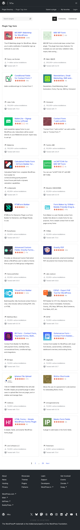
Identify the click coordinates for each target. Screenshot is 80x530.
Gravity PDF (59, 247)
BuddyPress (7, 505)
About (4, 476)
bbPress (6, 501)
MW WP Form (60, 33)
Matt (5, 498)
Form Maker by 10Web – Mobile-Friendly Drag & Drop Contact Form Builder (64, 205)
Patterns (25, 487)
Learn (43, 476)
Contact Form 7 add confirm (60, 119)
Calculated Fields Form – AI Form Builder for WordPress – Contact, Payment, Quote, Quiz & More (25, 162)
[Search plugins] (30, 19)
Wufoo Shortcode (61, 376)
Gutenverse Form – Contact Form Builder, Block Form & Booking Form (63, 334)
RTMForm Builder (22, 204)
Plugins (24, 483)
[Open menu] (76, 3)
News (4, 480)
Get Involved (66, 476)
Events (63, 480)
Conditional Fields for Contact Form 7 (23, 76)
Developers (45, 483)
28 (43, 463)
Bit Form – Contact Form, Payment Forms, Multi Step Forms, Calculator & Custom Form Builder (26, 334)
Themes (25, 480)
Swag (64, 487)
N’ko (9, 514)
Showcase (26, 476)
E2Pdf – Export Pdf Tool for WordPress (62, 291)
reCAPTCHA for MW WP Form (61, 162)
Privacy (5, 487)
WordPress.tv (47, 487)
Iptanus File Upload (23, 376)
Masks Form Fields (62, 419)
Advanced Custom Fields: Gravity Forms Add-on (24, 248)
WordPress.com (9, 494)
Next (47, 463)
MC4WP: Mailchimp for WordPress (23, 34)
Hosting (5, 483)
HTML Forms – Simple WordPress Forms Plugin (25, 420)
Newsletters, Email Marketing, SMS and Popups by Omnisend (63, 76)
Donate (64, 483)
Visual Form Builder (23, 290)
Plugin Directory (7, 9)
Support (44, 480)
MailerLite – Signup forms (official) (23, 119)
